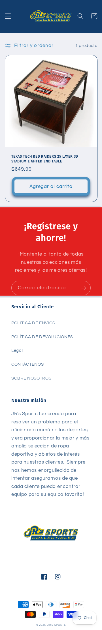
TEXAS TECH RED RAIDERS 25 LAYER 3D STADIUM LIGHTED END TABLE (44, 158)
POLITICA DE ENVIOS (33, 323)
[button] (7, 16)
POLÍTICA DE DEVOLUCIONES (42, 337)
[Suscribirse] (83, 288)
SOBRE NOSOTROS (31, 378)
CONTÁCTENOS (27, 364)
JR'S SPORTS (56, 624)
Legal (17, 350)
